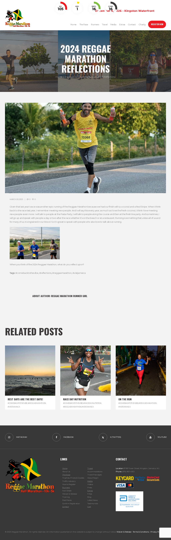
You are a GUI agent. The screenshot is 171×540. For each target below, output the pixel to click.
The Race (66, 475)
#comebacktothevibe (26, 273)
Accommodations (94, 471)
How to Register (69, 484)
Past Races (67, 500)
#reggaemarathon (61, 273)
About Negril (92, 478)
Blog (89, 497)
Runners (66, 487)
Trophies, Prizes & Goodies (73, 478)
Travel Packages (94, 475)
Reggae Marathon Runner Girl (69, 296)
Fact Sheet (66, 491)
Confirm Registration (71, 503)
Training (66, 497)
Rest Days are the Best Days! (25, 399)
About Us (66, 471)
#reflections (45, 273)
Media (90, 481)
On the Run (125, 399)
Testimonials (92, 503)
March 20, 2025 (16, 199)
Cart (89, 507)
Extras (90, 491)
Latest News (92, 500)
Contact (65, 507)
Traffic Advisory (69, 481)
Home (59, 76)
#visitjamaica (79, 273)
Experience (71, 76)
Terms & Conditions (141, 532)
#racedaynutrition (92, 403)
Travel (90, 468)
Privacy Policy (156, 532)
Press (89, 487)
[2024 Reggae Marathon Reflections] (85, 148)
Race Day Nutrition (74, 399)
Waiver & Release (69, 494)
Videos (90, 484)
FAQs (89, 494)
